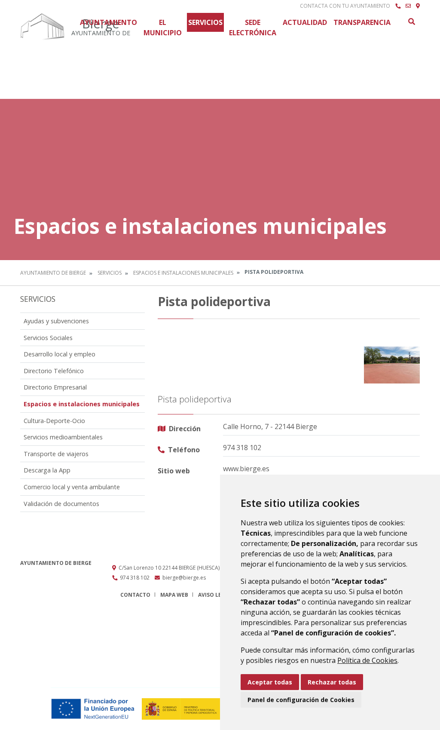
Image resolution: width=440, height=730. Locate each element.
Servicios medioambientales (63, 437)
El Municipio (163, 27)
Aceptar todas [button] (270, 682)
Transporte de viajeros (56, 454)
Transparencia (362, 22)
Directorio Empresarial (55, 387)
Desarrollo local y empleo (59, 354)
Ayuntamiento (108, 22)
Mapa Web (174, 594)
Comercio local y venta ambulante (72, 487)
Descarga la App (47, 470)
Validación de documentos (61, 504)
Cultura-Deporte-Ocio (54, 421)
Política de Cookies (367, 660)
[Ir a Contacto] (408, 6)
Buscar (411, 21)
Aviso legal (215, 594)
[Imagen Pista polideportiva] (392, 365)
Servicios (205, 22)
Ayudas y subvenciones (56, 321)
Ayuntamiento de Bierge (53, 272)
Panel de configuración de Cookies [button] (301, 700)
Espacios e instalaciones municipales (183, 272)
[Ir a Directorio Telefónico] (397, 6)
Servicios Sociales (48, 338)
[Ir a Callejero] (418, 6)
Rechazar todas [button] (332, 682)
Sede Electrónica (252, 27)
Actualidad (305, 22)
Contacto (135, 594)
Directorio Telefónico (54, 371)
